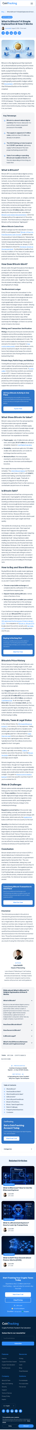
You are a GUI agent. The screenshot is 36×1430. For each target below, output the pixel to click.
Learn (20, 1365)
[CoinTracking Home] (9, 3)
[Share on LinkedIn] (11, 33)
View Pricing (17, 1300)
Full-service (22, 1387)
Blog (2, 12)
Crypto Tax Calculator (8, 1365)
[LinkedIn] (12, 1411)
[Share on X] (7, 33)
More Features (6, 1368)
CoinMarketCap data (25, 445)
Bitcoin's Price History (12, 1102)
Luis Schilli (8, 28)
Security (4, 1387)
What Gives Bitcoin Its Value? (14, 1094)
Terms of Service (7, 1393)
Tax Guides (22, 1361)
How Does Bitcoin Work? (13, 1091)
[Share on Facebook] (3, 33)
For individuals (23, 1380)
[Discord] (20, 1411)
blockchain (8, 84)
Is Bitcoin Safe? (11, 1097)
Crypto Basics (20, 1055)
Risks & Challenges (11, 1107)
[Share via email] (19, 33)
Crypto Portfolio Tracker (9, 1361)
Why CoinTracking (7, 1383)
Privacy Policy (6, 1396)
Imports (4, 1358)
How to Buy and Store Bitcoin (15, 1099)
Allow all (26, 1426)
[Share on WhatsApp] (15, 33)
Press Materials (23, 1371)
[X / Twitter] (7, 1411)
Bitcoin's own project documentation (13, 215)
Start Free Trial (11, 1138)
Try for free (18, 409)
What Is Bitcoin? (11, 1089)
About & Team (6, 1380)
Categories (8, 1149)
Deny (10, 1426)
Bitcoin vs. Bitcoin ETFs (26, 623)
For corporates (23, 1383)
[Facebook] (3, 1411)
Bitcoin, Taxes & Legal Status (14, 1104)
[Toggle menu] (32, 3)
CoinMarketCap (6, 700)
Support (4, 1390)
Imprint (4, 1399)
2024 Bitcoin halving (18, 471)
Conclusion (9, 1112)
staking (24, 750)
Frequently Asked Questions (14, 1109)
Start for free (18, 652)
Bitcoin (10, 1055)
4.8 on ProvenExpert (19, 1308)
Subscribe (18, 1343)
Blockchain (6, 1059)
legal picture (28, 817)
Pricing (21, 1358)
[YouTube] (16, 1411)
